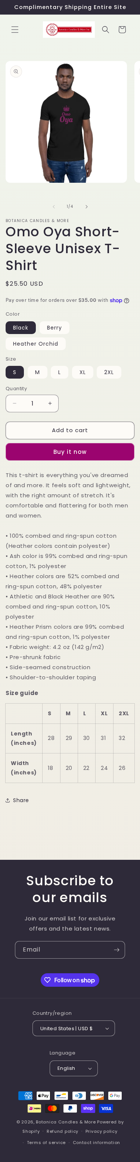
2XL (109, 372)
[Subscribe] (116, 950)
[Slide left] (54, 206)
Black (20, 327)
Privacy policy (101, 1131)
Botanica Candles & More (66, 1122)
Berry (54, 327)
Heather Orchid (35, 344)
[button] (15, 29)
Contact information (96, 1143)
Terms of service (46, 1143)
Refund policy (62, 1131)
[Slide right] (86, 206)
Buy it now (70, 452)
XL (83, 372)
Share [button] (21, 800)
